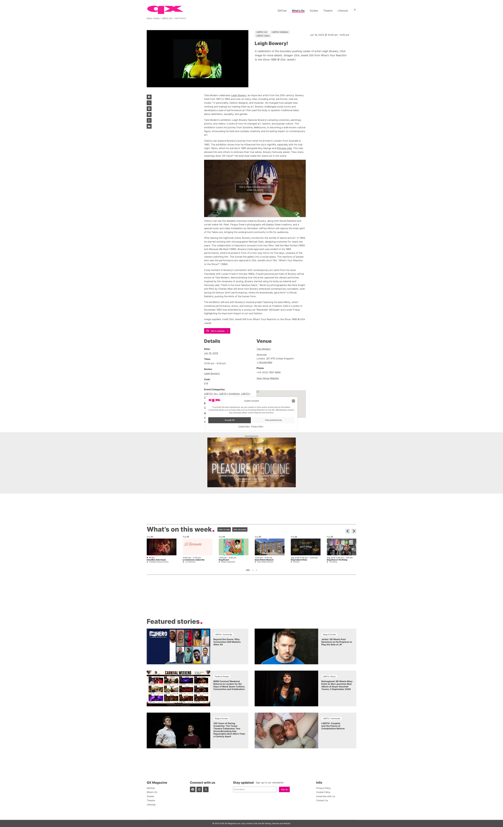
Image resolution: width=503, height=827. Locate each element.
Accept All (230, 420)
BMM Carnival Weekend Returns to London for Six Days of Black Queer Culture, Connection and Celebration (229, 685)
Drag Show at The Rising (337, 560)
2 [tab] (252, 570)
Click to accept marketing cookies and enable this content (255, 188)
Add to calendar (218, 331)
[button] (293, 401)
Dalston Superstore (228, 562)
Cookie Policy (244, 426)
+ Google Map (264, 362)
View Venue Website (267, 378)
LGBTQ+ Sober (262, 36)
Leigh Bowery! (212, 373)
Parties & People (222, 676)
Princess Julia (284, 148)
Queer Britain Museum (264, 560)
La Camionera (190, 562)
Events (157, 18)
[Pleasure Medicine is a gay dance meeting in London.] (251, 486)
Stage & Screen (329, 634)
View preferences (273, 420)
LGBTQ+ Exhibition (280, 32)
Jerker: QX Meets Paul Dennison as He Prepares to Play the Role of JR (336, 642)
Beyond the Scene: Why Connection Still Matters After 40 (227, 642)
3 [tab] (256, 570)
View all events (239, 529)
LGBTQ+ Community (223, 634)
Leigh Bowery (238, 95)
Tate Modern (263, 349)
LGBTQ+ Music (329, 676)
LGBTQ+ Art (167, 18)
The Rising (333, 562)
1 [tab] (248, 570)
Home (149, 18)
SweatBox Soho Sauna (156, 560)
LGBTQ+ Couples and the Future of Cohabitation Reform (333, 726)
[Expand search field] (354, 10)
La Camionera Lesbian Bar (194, 560)
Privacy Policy (257, 426)
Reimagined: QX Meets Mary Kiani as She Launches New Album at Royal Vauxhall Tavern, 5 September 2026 (336, 685)
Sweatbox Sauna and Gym (158, 562)
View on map (224, 529)
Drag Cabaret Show (299, 560)
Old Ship (296, 562)
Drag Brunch (224, 560)
